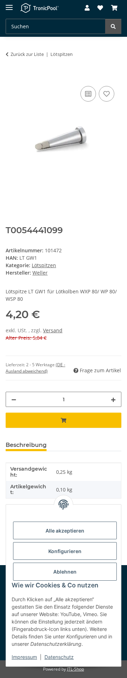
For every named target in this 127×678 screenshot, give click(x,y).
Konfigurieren (64, 551)
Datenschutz (59, 657)
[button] (87, 8)
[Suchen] (113, 26)
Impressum (24, 657)
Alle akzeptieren (65, 531)
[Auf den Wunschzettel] (106, 94)
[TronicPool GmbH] (39, 8)
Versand (52, 330)
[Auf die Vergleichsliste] (88, 94)
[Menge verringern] (14, 399)
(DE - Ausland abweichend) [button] (35, 368)
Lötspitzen (44, 265)
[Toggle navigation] (9, 4)
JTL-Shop (75, 669)
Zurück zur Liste (27, 54)
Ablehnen (65, 572)
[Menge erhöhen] (113, 399)
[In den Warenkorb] (11, 76)
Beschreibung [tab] (26, 445)
